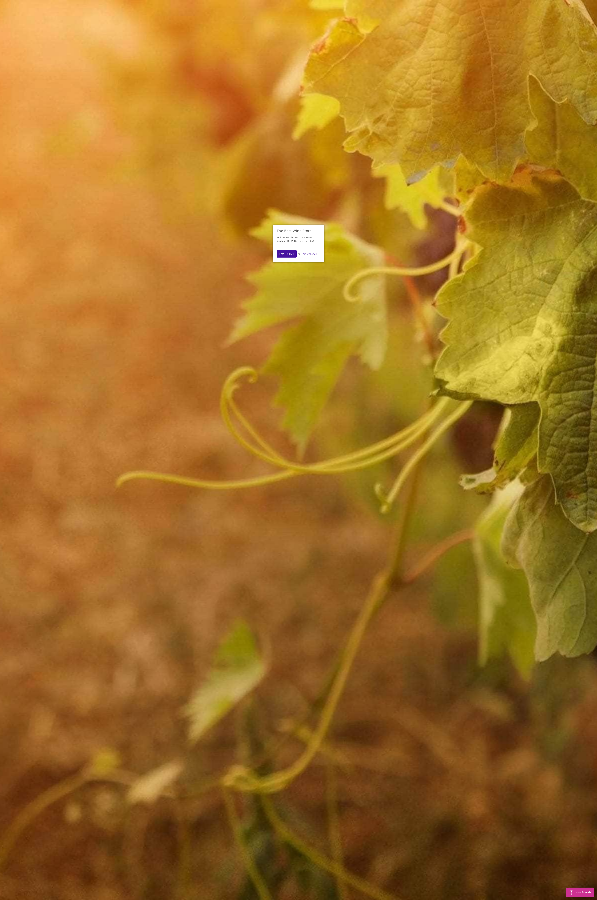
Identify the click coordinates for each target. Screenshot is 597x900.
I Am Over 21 (286, 253)
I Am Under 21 (309, 253)
